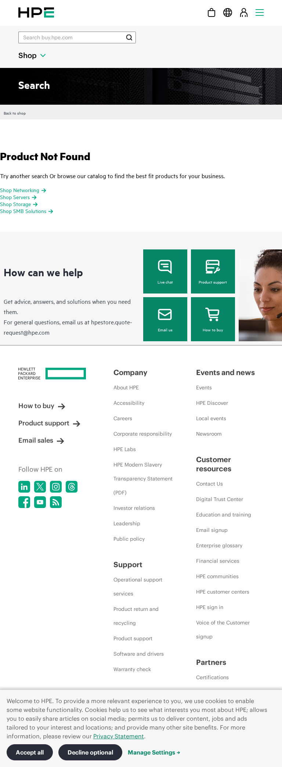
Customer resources (213, 464)
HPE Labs (124, 449)
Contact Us (209, 483)
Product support (213, 282)
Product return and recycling (136, 616)
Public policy (129, 539)
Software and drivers (138, 654)
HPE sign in (209, 607)
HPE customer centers (222, 591)
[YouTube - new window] (40, 502)
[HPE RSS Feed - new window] (56, 502)
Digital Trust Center (219, 499)
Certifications (212, 677)
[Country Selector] (227, 12)
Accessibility (128, 403)
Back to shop (15, 113)
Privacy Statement (118, 736)
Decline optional (90, 752)
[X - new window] (40, 487)
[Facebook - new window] (24, 502)
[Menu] (260, 12)
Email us (165, 329)
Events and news (225, 372)
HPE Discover (212, 403)
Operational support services (137, 586)
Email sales (35, 440)
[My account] (243, 12)
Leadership (126, 523)
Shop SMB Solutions (23, 210)
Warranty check (132, 669)
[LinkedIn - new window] (24, 487)
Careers (122, 418)
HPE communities (217, 576)
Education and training (223, 514)
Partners (211, 662)
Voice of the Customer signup (223, 629)
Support (127, 564)
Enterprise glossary (219, 545)
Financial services (217, 561)
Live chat (165, 282)
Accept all (30, 752)
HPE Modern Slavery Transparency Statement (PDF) (143, 478)
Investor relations (134, 508)
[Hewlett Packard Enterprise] (36, 12)
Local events (211, 418)
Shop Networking (19, 189)
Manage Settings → (154, 752)
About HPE (126, 387)
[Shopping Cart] (211, 12)
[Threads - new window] (71, 487)
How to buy (213, 329)
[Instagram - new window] (56, 487)
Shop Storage (15, 203)
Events (204, 387)
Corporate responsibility (142, 434)
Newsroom (209, 434)
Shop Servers (15, 196)
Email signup (212, 530)
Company (130, 372)
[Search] (129, 37)
